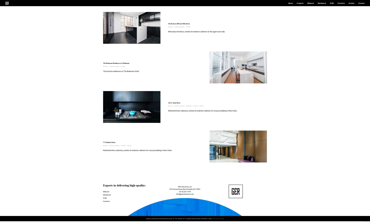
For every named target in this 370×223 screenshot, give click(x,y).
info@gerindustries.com (185, 194)
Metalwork (322, 3)
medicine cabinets (179, 27)
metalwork (189, 106)
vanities (188, 27)
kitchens (170, 27)
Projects (300, 3)
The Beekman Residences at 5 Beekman (116, 63)
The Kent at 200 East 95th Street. (179, 24)
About (290, 3)
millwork (195, 106)
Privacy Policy (219, 218)
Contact (361, 3)
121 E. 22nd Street (174, 103)
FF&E (332, 3)
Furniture (341, 3)
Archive (351, 3)
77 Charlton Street (109, 142)
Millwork (310, 3)
